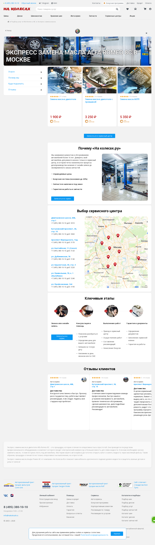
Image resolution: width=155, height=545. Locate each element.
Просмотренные (46, 502)
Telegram (45, 3)
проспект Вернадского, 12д (64, 240)
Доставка (130, 3)
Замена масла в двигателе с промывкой (99, 100)
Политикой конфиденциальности (94, 535)
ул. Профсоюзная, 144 (61, 284)
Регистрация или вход (48, 499)
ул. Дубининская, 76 (60, 256)
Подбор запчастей (129, 510)
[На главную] (18, 9)
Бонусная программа (114, 3)
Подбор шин (127, 499)
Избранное (44, 506)
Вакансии (70, 517)
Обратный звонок (28, 3)
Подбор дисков (128, 502)
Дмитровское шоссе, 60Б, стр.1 (63, 219)
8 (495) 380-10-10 (12, 3)
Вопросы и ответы (74, 513)
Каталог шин (127, 513)
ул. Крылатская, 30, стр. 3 (63, 265)
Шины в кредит (72, 499)
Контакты (96, 3)
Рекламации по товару (100, 510)
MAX (55, 3)
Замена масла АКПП (129, 99)
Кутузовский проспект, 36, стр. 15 (64, 230)
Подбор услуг (127, 506)
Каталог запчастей (129, 520)
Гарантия (70, 510)
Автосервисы (96, 499)
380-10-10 (16, 507)
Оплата (148, 3)
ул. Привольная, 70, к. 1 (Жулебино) (62, 274)
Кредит (140, 3)
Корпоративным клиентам (102, 506)
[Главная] (8, 22)
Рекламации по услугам (100, 513)
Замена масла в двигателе (63, 99)
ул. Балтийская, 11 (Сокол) (64, 248)
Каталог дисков (128, 517)
